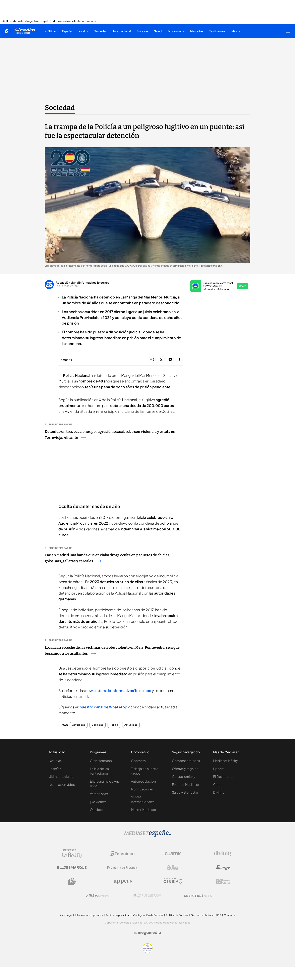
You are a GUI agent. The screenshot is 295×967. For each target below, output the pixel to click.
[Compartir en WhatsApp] (152, 359)
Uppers (218, 769)
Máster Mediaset (143, 809)
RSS (218, 915)
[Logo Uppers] (122, 882)
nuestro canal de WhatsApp (103, 707)
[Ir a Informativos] (25, 31)
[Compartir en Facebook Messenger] (170, 359)
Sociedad (60, 107)
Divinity (218, 792)
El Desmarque (223, 776)
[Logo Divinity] (223, 854)
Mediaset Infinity (225, 761)
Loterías (55, 769)
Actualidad (78, 725)
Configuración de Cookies (148, 915)
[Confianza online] (148, 952)
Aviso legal (66, 915)
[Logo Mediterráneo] (198, 895)
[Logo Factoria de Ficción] (122, 868)
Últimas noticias (61, 776)
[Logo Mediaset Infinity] (72, 854)
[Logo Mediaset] (147, 835)
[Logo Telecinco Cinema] (173, 881)
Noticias (55, 761)
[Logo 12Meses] (223, 881)
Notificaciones (142, 789)
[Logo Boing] (172, 868)
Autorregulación (143, 781)
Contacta (138, 761)
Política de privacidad (118, 915)
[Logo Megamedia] (149, 932)
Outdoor (96, 809)
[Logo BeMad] (72, 882)
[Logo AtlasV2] (97, 895)
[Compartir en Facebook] (179, 359)
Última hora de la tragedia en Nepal (27, 21)
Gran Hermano (101, 761)
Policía (114, 725)
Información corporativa (89, 915)
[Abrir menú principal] (288, 31)
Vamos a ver (99, 794)
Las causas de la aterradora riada (76, 21)
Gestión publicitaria (202, 915)
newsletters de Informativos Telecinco (118, 690)
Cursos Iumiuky (183, 776)
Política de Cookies (177, 915)
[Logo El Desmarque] (71, 867)
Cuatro (218, 784)
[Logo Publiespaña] (147, 896)
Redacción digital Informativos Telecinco (82, 282)
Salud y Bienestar (185, 792)
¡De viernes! (98, 802)
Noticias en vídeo (62, 784)
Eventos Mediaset (185, 784)
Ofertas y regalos (185, 769)
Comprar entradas (186, 761)
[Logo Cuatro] (173, 854)
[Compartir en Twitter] (161, 359)
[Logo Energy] (223, 868)
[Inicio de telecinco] (6, 31)
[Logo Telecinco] (122, 854)
